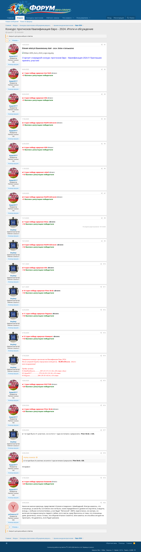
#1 (105, 45)
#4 (105, 119)
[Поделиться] (101, 44)
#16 (104, 405)
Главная (10, 18)
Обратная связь (111, 543)
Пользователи (82, 18)
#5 (105, 144)
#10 (104, 264)
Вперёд (14, 40)
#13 (104, 333)
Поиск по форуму (26, 22)
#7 (105, 193)
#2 (105, 69)
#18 (104, 453)
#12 (104, 310)
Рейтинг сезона (52, 18)
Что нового (66, 18)
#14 (104, 356)
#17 (104, 430)
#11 (104, 287)
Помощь (122, 543)
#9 (105, 241)
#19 (104, 478)
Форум (20, 18)
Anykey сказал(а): (29, 457)
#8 (105, 218)
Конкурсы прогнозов (34, 18)
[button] (73, 18)
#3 (105, 94)
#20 (104, 503)
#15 (104, 380)
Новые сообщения (12, 22)
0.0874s (121, 550)
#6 (105, 168)
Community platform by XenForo (64, 547)
